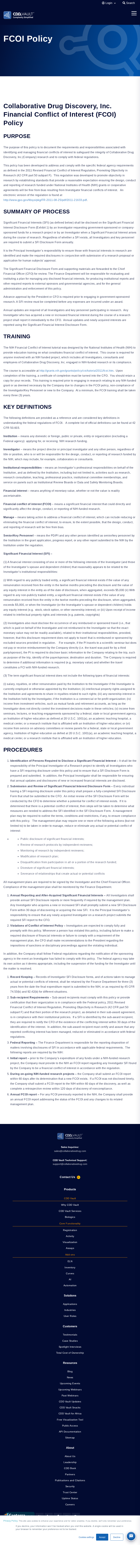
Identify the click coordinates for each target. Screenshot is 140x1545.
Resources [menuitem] (70, 1362)
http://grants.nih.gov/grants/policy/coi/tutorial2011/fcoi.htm (76, 370)
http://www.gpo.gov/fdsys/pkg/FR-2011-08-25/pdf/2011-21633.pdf (45, 200)
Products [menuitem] (70, 1189)
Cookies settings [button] (86, 1537)
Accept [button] (102, 1537)
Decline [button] (116, 1537)
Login (109, 3)
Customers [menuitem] (70, 1326)
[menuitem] (70, 1198)
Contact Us (67, 1177)
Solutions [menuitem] (70, 1295)
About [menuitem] (70, 1447)
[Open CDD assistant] (131, 1536)
